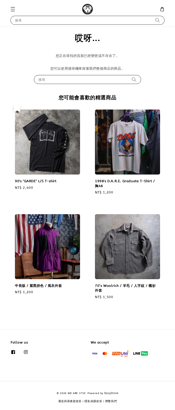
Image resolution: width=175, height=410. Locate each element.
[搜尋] (157, 20)
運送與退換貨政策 (70, 401)
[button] (13, 9)
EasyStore (111, 393)
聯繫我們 (111, 401)
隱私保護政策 (93, 401)
